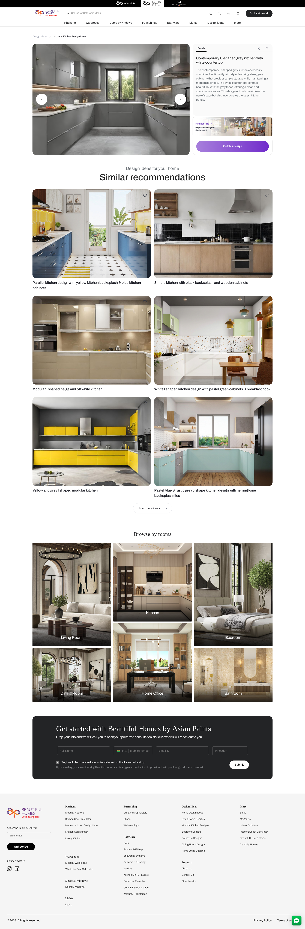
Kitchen (152, 613)
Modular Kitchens (74, 812)
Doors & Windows (120, 22)
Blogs (243, 812)
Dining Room (72, 693)
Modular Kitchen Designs (195, 825)
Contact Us (188, 875)
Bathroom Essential (134, 881)
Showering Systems (134, 855)
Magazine (245, 819)
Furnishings (149, 22)
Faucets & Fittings (133, 849)
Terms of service (287, 920)
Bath (126, 843)
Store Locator (189, 881)
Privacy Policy (262, 920)
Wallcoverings (131, 825)
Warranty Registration (135, 894)
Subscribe (21, 846)
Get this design (232, 146)
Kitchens (70, 22)
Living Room (72, 637)
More (237, 22)
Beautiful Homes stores (252, 838)
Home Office (152, 693)
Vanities (128, 868)
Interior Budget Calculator (254, 831)
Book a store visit (259, 13)
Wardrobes (93, 22)
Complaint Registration (136, 887)
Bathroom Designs (192, 838)
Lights (193, 22)
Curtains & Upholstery (135, 812)
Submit (239, 764)
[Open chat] (296, 920)
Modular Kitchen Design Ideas (81, 825)
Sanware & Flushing (134, 862)
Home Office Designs (193, 851)
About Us (187, 868)
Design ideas (215, 22)
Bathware (173, 22)
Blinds (127, 819)
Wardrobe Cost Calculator (79, 869)
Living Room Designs (193, 819)
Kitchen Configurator (76, 831)
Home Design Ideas (192, 812)
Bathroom (233, 693)
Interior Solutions (249, 825)
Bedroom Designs (191, 831)
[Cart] (237, 13)
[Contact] (210, 13)
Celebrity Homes (249, 844)
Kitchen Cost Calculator (78, 819)
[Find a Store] (228, 13)
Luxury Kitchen (73, 838)
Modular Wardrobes (76, 863)
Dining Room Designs (193, 844)
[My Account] (219, 13)
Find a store (202, 123)
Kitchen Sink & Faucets (136, 875)
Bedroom (233, 637)
